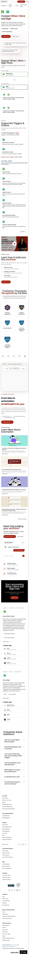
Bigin (17, 5)
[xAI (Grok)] (26, 844)
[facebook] (12, 890)
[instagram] (9, 890)
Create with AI (6, 422)
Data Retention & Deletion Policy (9, 946)
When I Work (10, 5)
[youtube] (17, 890)
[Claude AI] (21, 844)
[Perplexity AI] (23, 844)
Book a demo (20, 536)
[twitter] (14, 890)
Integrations (4, 5)
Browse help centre (9, 536)
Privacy (12, 944)
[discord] (20, 890)
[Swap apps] (14, 79)
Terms (15, 944)
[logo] (5, 1)
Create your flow (6, 36)
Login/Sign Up (21, 1)
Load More (22, 231)
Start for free (14, 597)
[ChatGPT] (18, 844)
